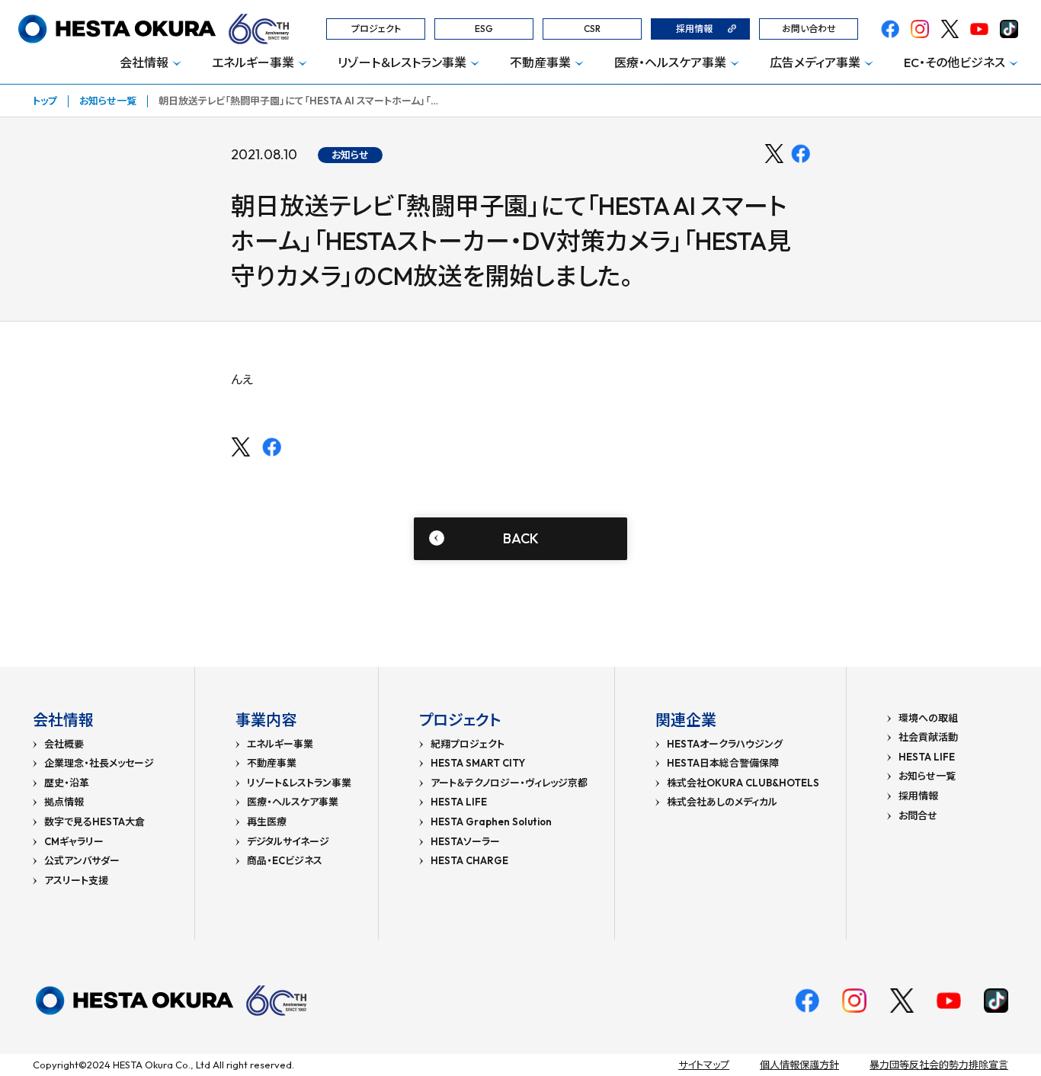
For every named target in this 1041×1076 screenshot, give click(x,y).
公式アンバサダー (82, 860)
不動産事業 (540, 62)
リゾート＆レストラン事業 (402, 62)
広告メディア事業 (815, 62)
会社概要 (64, 744)
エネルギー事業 (253, 62)
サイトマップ (703, 1064)
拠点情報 (64, 802)
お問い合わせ (809, 28)
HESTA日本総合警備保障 (723, 763)
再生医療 (267, 822)
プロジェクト (376, 28)
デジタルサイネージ (288, 841)
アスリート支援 (76, 880)
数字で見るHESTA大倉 (94, 822)
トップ (45, 100)
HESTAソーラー (465, 841)
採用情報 (694, 28)
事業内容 (265, 719)
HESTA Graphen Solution (491, 822)
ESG (484, 28)
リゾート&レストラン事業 (299, 783)
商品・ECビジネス (284, 860)
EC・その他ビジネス (954, 62)
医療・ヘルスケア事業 (670, 62)
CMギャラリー (74, 841)
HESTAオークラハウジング (725, 744)
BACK (521, 538)
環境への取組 (928, 718)
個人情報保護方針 (799, 1064)
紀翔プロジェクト (467, 744)
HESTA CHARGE (469, 860)
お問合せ (917, 815)
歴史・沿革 (66, 783)
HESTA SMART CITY (478, 763)
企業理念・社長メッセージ (99, 763)
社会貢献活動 (928, 737)
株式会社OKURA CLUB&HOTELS (743, 783)
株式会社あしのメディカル (722, 802)
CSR (592, 28)
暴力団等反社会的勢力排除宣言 (939, 1064)
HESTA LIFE (459, 802)
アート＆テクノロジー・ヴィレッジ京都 (509, 783)
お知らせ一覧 (107, 100)
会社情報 (144, 62)
